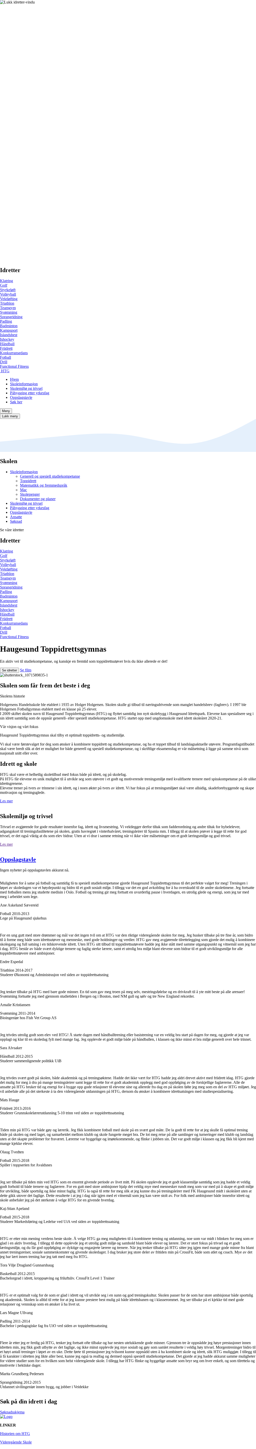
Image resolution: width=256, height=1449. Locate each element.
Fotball (5, 357)
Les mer (6, 801)
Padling (6, 321)
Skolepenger (30, 494)
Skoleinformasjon (24, 384)
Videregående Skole (16, 1442)
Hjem (14, 379)
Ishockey (7, 339)
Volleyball (8, 294)
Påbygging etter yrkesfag (29, 393)
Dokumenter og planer (38, 499)
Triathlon (7, 303)
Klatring (6, 281)
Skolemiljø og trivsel (26, 388)
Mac (23, 490)
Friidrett (6, 348)
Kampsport (9, 330)
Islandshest (8, 335)
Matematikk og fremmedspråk (43, 485)
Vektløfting (9, 299)
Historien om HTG (15, 1433)
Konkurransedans (14, 353)
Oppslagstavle (21, 397)
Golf (3, 285)
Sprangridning (11, 317)
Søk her (16, 402)
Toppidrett (28, 481)
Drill (3, 362)
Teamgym (8, 308)
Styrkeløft (8, 290)
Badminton (9, 326)
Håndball (7, 344)
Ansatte (16, 517)
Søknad (16, 521)
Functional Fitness (14, 366)
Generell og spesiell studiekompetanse (50, 476)
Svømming (8, 312)
